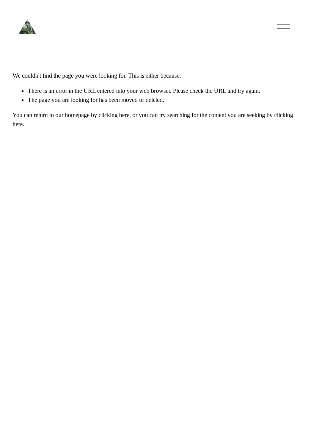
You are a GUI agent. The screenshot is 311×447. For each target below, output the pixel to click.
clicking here (114, 115)
